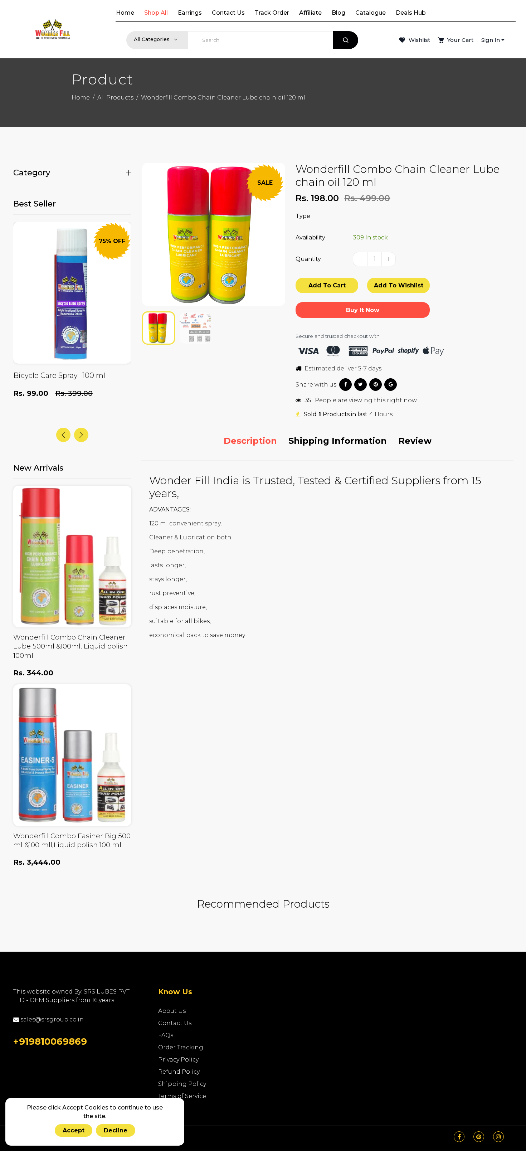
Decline (115, 1130)
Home (81, 97)
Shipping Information (337, 441)
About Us (172, 1010)
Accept (73, 1130)
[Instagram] (498, 1136)
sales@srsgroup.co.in (51, 1019)
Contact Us (174, 1023)
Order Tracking (180, 1047)
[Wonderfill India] (52, 29)
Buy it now (362, 310)
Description (250, 441)
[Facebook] (459, 1136)
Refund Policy (179, 1071)
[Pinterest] (478, 1136)
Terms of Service (182, 1096)
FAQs (165, 1035)
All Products (115, 97)
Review (415, 441)
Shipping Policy (182, 1083)
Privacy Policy (178, 1059)
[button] (153, 327)
